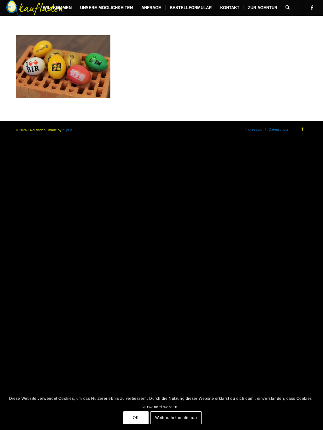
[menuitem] (57, 8)
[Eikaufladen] (34, 8)
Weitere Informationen (176, 418)
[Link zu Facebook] (312, 7)
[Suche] (287, 8)
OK (135, 418)
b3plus (67, 130)
